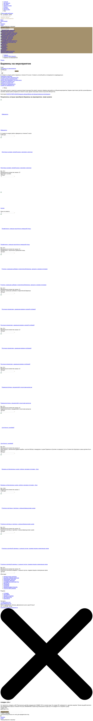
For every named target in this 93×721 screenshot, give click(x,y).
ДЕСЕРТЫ (6, 583)
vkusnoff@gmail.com (6, 603)
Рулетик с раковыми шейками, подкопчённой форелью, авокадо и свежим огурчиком (23, 284)
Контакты (6, 8)
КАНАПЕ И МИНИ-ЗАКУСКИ (11, 578)
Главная (5, 1)
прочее (2, 208)
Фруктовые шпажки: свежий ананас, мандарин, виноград (16, 167)
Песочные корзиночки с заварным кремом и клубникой (15, 364)
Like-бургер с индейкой (7, 443)
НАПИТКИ (6, 585)
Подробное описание (6, 76)
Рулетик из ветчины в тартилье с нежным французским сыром (17, 524)
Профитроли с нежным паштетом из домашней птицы (15, 244)
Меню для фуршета (33, 94)
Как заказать (6, 3)
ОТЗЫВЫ (6, 593)
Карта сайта (6, 9)
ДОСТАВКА (6, 594)
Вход (2, 20)
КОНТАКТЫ (6, 598)
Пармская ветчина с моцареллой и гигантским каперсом (16, 403)
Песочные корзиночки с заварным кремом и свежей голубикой (17, 325)
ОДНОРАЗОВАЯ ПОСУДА (10, 587)
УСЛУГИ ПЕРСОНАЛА (12, 94)
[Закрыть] (46, 699)
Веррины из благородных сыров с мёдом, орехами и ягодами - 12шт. (19, 485)
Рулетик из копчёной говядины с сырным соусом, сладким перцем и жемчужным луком (24, 564)
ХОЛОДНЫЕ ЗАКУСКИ (9, 579)
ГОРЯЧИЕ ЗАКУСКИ (9, 580)
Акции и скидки (7, 5)
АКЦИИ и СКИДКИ (8, 596)
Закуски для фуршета (44, 94)
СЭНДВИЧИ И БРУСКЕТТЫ (11, 582)
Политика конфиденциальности (9, 607)
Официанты (4, 130)
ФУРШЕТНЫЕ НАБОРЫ (10, 576)
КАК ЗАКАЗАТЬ (7, 597)
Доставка (6, 4)
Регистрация (4, 21)
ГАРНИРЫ (6, 584)
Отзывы (5, 7)
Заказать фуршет (23, 94)
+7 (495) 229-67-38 (5, 16)
